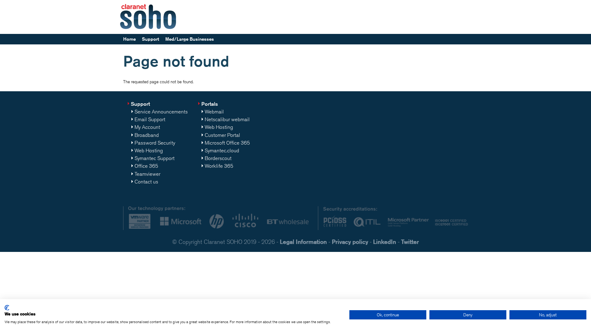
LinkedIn (384, 241)
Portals (209, 104)
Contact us (146, 182)
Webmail (214, 112)
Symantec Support (155, 158)
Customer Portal (222, 135)
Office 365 (146, 166)
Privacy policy (350, 241)
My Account (147, 127)
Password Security (155, 143)
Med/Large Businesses (189, 39)
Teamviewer (147, 174)
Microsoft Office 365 (227, 143)
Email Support (150, 119)
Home (129, 39)
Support (150, 39)
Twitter (410, 241)
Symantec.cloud (222, 150)
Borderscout (218, 158)
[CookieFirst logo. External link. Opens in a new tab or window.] (7, 307)
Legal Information (303, 241)
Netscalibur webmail (227, 119)
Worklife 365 (219, 166)
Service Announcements (161, 112)
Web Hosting (149, 150)
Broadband (147, 135)
